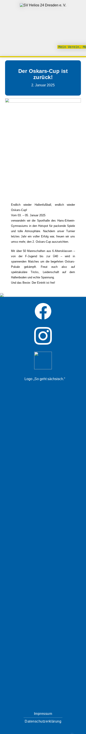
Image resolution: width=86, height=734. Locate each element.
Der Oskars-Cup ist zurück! (43, 74)
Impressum (43, 714)
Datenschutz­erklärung (43, 721)
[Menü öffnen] (78, 28)
